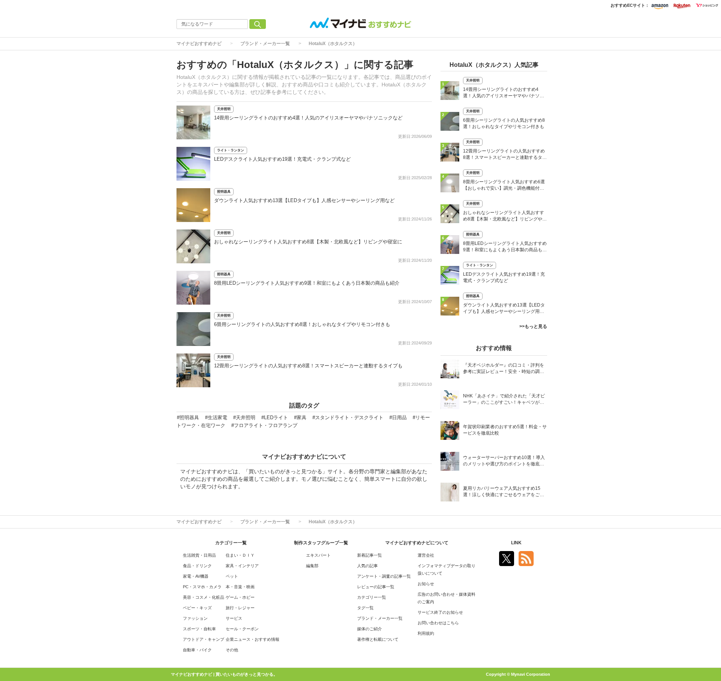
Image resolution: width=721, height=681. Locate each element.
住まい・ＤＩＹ (240, 555)
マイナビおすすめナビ (199, 43)
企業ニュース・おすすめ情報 (252, 639)
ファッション (195, 618)
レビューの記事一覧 (375, 586)
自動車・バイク (197, 650)
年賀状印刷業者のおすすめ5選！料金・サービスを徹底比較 (505, 430)
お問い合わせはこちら (438, 623)
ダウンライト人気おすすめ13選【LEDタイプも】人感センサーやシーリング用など (304, 200)
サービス (234, 618)
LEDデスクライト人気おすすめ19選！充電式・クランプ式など (282, 159)
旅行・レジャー (240, 608)
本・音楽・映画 (240, 586)
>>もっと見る (533, 326)
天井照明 (224, 109)
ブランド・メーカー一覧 (265, 43)
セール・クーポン (242, 629)
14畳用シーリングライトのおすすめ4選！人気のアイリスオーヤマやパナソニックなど (308, 118)
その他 (232, 650)
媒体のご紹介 (369, 629)
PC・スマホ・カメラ (202, 586)
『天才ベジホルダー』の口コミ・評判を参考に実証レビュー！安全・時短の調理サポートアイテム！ (503, 369)
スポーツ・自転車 (199, 629)
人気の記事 (367, 565)
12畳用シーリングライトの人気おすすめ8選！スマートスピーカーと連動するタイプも (308, 365)
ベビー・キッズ (197, 608)
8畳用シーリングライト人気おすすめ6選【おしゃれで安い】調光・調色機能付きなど (504, 185)
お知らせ (426, 583)
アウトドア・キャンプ (203, 639)
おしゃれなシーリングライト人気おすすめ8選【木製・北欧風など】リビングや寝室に (308, 242)
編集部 (312, 565)
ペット (232, 576)
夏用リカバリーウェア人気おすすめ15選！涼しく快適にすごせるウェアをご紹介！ (503, 492)
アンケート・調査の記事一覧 (384, 576)
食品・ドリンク (197, 565)
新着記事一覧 (369, 555)
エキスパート (318, 555)
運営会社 (426, 555)
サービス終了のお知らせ (440, 612)
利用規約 (426, 633)
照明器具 (224, 191)
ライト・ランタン (230, 150)
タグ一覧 (365, 608)
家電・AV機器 (195, 576)
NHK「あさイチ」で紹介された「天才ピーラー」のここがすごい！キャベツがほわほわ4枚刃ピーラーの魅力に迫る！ (504, 399)
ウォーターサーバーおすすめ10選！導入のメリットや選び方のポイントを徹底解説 (504, 461)
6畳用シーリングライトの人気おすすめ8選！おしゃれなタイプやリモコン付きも (302, 324)
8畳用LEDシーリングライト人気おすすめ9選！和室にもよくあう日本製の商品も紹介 (307, 283)
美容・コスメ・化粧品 (203, 597)
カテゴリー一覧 (371, 597)
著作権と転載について (377, 639)
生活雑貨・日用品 (199, 555)
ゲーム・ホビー (240, 597)
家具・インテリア (242, 565)
